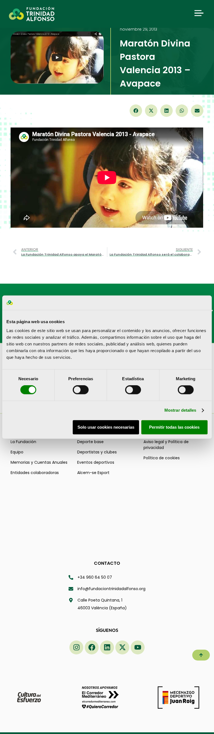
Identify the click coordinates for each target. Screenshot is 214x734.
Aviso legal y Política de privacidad (166, 444)
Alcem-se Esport (93, 472)
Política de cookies (162, 458)
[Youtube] (138, 647)
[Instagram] (76, 647)
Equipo (17, 452)
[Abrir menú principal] (198, 13)
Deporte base (90, 442)
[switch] (81, 390)
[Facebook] (92, 647)
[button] (136, 110)
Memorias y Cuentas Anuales (39, 462)
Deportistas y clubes (97, 452)
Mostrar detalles (180, 410)
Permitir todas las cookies (174, 427)
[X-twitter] (122, 647)
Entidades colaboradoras (35, 472)
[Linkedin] (107, 647)
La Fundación (23, 442)
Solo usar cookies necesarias (105, 427)
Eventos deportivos (95, 462)
